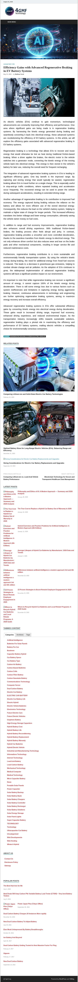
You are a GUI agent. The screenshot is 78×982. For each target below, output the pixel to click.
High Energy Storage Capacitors (19, 723)
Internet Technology (15, 758)
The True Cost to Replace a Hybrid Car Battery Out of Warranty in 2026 (45, 509)
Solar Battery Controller (16, 803)
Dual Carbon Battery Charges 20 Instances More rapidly (24, 914)
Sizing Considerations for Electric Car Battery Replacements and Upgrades (33, 463)
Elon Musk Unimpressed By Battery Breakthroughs (23, 929)
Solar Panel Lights (14, 817)
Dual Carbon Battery (15, 688)
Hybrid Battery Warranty (16, 740)
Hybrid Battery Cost (14, 727)
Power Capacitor (13, 789)
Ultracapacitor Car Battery (17, 830)
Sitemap (7, 866)
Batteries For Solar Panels (17, 643)
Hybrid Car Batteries (15, 744)
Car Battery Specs (14, 657)
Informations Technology (16, 754)
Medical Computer (14, 772)
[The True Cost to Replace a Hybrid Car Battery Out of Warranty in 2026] (9, 509)
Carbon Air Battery (14, 664)
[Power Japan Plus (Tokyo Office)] (9, 904)
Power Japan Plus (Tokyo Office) (30, 904)
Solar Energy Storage (15, 813)
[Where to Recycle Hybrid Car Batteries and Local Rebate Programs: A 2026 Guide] (9, 607)
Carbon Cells (12, 671)
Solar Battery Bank (14, 796)
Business (10, 650)
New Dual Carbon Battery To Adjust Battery (20, 921)
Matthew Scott (19, 74)
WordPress (62, 979)
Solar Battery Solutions (16, 810)
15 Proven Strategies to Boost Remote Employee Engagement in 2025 (44, 590)
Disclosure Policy (11, 862)
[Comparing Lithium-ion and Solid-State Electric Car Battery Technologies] (39, 370)
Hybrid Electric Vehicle (15, 747)
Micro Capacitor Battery (16, 778)
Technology (11, 827)
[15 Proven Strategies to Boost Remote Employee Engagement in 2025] (9, 590)
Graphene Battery (14, 720)
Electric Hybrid (12, 702)
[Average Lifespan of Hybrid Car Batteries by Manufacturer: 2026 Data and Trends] (9, 550)
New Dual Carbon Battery (13, 961)
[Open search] (72, 22)
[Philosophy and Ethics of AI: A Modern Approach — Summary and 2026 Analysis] (9, 492)
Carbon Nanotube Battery (17, 678)
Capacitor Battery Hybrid (16, 654)
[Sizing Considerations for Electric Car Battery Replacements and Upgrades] (31, 460)
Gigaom (6, 953)
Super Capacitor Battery (16, 820)
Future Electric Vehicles (16, 716)
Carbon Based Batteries (16, 668)
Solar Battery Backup (15, 792)
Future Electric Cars (14, 713)
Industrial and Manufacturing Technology (23, 751)
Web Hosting (12, 841)
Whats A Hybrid (13, 844)
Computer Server (13, 685)
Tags (28, 635)
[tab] (9, 635)
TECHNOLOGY (13, 823)
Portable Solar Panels (15, 785)
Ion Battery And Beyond (12, 937)
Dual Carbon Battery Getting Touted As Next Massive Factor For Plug (29, 945)
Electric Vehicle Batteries (16, 706)
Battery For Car (13, 647)
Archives (20, 635)
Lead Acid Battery (14, 761)
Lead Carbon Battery (15, 765)
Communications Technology (18, 682)
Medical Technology (15, 775)
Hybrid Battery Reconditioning (19, 733)
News (9, 782)
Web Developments (14, 837)
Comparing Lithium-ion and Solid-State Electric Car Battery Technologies (33, 394)
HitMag (72, 979)
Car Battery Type (9, 64)
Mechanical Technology (16, 768)
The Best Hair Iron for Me (13, 886)
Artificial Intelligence (15, 640)
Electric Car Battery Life (16, 699)
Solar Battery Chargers (16, 799)
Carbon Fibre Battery (15, 675)
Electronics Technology (16, 709)
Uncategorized (12, 834)
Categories (9, 635)
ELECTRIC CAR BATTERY (17, 695)
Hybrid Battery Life (14, 730)
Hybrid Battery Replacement (18, 737)
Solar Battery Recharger (16, 806)
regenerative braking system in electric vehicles (27, 336)
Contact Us (8, 859)
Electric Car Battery (14, 692)
